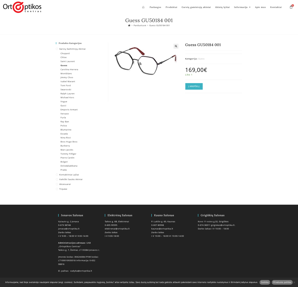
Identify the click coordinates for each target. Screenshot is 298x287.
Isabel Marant (68, 81)
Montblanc (66, 73)
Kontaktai (276, 7)
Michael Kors (67, 97)
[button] (176, 46)
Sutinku (265, 282)
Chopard (65, 53)
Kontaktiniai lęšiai (69, 174)
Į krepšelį (194, 86)
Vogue (64, 101)
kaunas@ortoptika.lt (162, 228)
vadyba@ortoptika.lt (81, 270)
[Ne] (294, 282)
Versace (65, 113)
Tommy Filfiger (68, 153)
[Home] (129, 25)
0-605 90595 (111, 225)
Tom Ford (66, 85)
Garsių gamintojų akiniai (196, 7)
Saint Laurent (68, 61)
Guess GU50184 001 (159, 25)
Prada (64, 169)
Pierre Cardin (67, 157)
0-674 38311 (204, 225)
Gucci (63, 105)
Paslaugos (155, 7)
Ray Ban (65, 121)
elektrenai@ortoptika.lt (117, 228)
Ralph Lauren (68, 93)
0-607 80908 (157, 225)
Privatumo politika (282, 282)
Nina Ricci (66, 137)
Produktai (171, 7)
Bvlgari (64, 161)
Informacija (241, 7)
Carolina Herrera (69, 69)
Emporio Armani (69, 109)
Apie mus (260, 7)
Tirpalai (63, 189)
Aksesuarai (65, 184)
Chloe (64, 57)
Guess (201, 58)
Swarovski (66, 89)
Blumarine (66, 129)
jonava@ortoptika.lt (69, 228)
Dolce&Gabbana (69, 165)
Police (64, 125)
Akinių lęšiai (222, 7)
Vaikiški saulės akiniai (71, 179)
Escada (64, 133)
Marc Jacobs (67, 149)
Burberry (65, 145)
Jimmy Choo (67, 77)
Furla (63, 117)
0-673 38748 (64, 225)
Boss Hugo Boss (69, 141)
